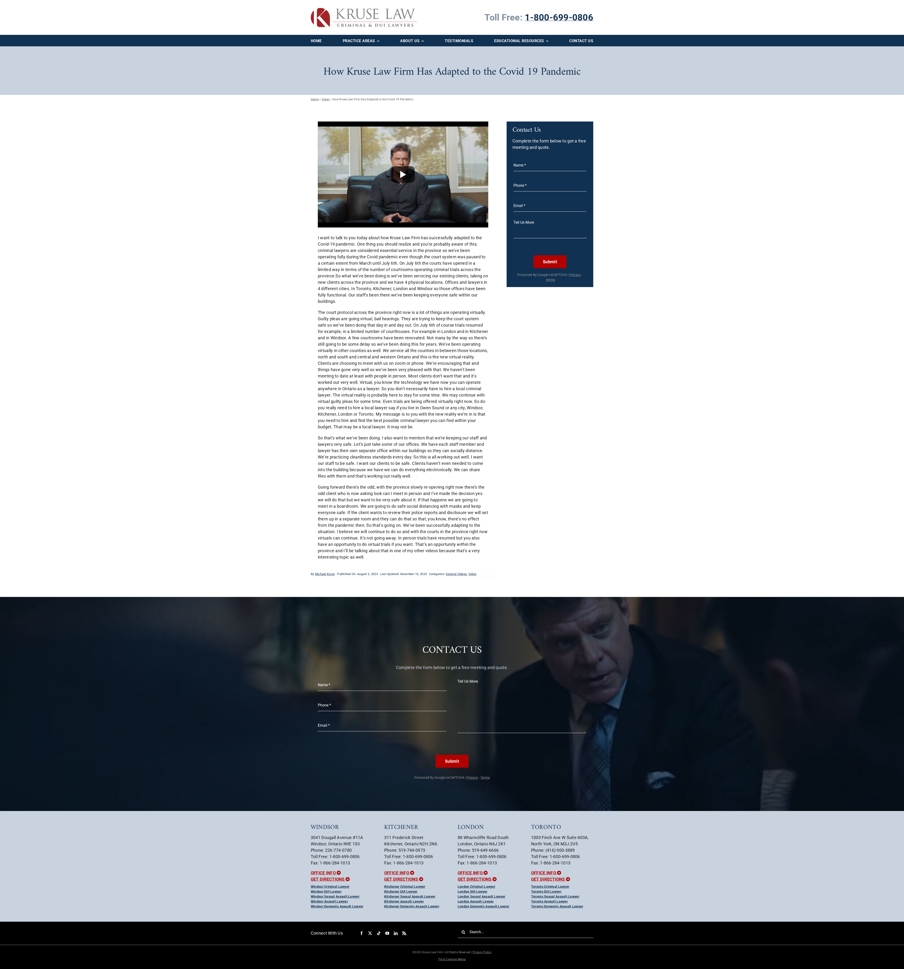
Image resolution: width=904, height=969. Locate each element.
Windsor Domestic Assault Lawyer (337, 906)
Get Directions (328, 879)
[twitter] (370, 933)
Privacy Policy (482, 952)
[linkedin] (396, 933)
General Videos (456, 574)
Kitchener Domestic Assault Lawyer (411, 906)
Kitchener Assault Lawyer (404, 901)
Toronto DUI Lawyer (546, 891)
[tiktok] (379, 933)
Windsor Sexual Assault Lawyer (335, 896)
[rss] (404, 933)
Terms (550, 280)
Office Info (324, 872)
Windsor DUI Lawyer (326, 891)
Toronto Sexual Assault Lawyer (555, 896)
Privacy (575, 275)
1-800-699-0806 (559, 17)
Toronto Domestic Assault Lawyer (557, 906)
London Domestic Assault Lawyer (483, 906)
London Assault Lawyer (476, 901)
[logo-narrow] (364, 10)
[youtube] (387, 933)
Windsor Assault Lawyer (329, 901)
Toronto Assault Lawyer (549, 901)
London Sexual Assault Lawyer (481, 896)
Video (325, 99)
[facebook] (361, 933)
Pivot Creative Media (452, 959)
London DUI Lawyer (473, 891)
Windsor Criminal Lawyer (330, 886)
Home (315, 99)
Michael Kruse (325, 574)
